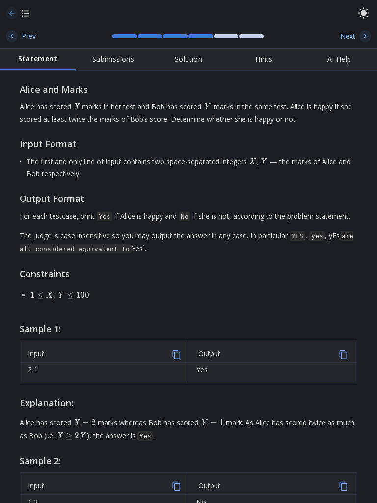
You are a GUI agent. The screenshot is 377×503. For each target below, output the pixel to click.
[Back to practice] (12, 13)
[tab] (38, 59)
